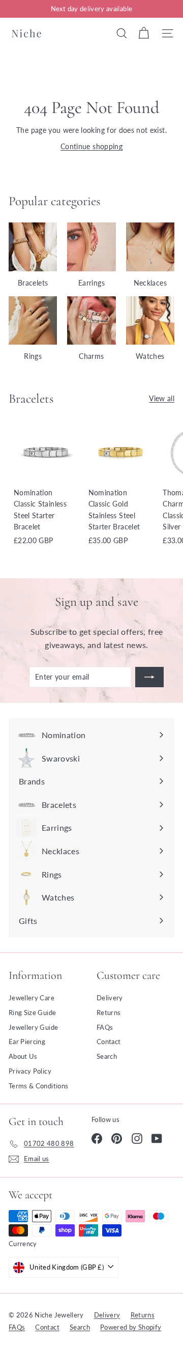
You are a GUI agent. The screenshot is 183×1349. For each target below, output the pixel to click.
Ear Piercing (27, 1041)
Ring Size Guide (32, 1012)
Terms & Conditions (38, 1086)
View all (161, 398)
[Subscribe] (149, 677)
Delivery (110, 998)
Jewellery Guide (33, 1027)
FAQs (105, 1027)
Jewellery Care (31, 998)
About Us (23, 1056)
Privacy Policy (30, 1071)
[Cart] (144, 33)
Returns (108, 1012)
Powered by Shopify (130, 1327)
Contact (108, 1041)
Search (107, 1056)
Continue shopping (91, 146)
